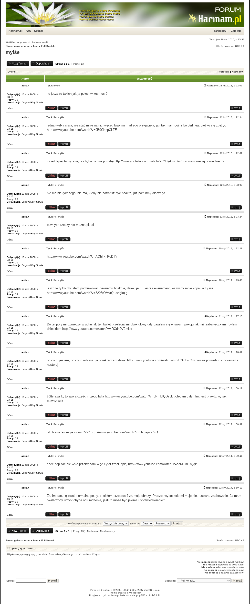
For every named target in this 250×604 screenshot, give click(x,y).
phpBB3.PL (154, 595)
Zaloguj (236, 30)
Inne (35, 46)
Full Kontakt (48, 46)
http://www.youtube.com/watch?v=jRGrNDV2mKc (97, 329)
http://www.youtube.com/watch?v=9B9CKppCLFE (82, 130)
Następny (237, 71)
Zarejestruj (220, 30)
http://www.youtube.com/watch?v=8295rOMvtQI (81, 293)
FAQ (28, 30)
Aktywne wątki (40, 42)
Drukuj (12, 71)
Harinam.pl (15, 30)
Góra (10, 108)
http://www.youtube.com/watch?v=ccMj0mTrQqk (162, 464)
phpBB (108, 590)
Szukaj (38, 30)
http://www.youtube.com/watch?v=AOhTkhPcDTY (82, 256)
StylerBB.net (134, 592)
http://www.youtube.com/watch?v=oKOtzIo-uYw (161, 360)
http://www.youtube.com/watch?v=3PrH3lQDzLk (139, 396)
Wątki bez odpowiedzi (18, 42)
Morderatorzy (107, 531)
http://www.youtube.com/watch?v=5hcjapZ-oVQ (124, 432)
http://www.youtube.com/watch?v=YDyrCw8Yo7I (149, 161)
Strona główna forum (18, 46)
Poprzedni (223, 71)
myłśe (13, 52)
